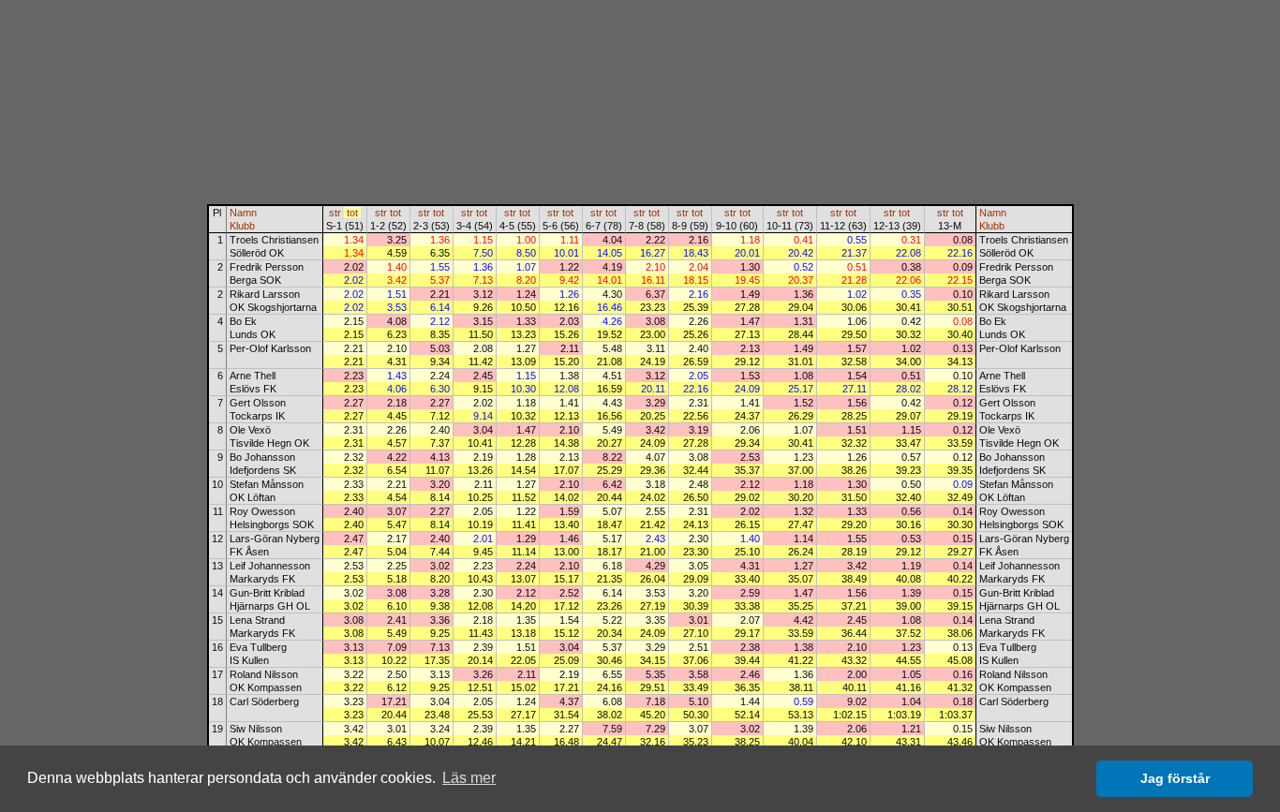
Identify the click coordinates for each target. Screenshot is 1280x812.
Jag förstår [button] (1175, 778)
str (335, 212)
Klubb (242, 225)
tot (352, 212)
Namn (243, 212)
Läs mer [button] (469, 778)
